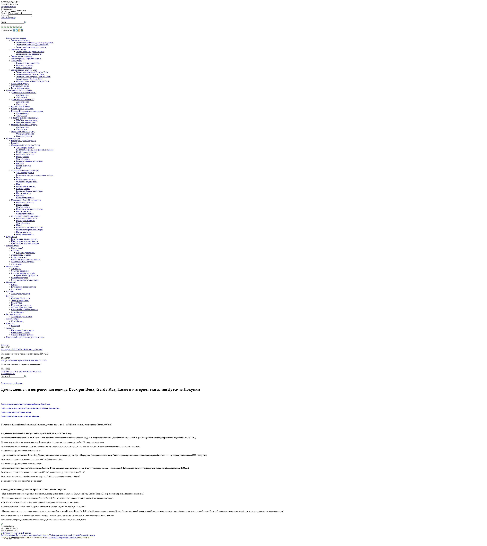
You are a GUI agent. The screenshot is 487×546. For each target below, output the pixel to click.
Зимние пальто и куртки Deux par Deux (33, 77)
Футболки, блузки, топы (26, 182)
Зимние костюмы (18, 49)
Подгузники (11, 237)
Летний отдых (17, 312)
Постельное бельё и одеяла (22, 330)
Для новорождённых (25, 147)
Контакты (91, 535)
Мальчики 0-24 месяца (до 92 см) (25, 145)
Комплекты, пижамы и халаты (29, 209)
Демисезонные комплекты (22, 99)
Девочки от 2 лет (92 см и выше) (25, 216)
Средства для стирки (20, 271)
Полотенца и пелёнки (20, 332)
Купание (15, 250)
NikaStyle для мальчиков (26, 120)
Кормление (11, 282)
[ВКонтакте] (14, 30)
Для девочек (21, 97)
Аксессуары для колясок (21, 316)
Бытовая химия (12, 266)
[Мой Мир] (22, 30)
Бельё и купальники (25, 198)
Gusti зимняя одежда (20, 86)
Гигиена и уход (12, 246)
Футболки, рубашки (25, 154)
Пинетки (20, 163)
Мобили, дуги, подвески (21, 307)
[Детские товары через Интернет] (16, 533)
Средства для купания (25, 252)
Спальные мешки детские (22, 335)
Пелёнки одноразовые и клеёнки (25, 259)
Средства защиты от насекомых (25, 280)
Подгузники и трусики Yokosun (25, 243)
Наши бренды (43, 535)
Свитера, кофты (23, 159)
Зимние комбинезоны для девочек (31, 47)
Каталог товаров (8, 535)
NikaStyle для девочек (25, 122)
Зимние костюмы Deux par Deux (30, 74)
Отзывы (83, 535)
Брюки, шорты (22, 157)
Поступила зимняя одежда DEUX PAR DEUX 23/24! (24, 360)
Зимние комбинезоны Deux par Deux (32, 72)
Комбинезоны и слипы (26, 152)
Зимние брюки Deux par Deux (29, 79)
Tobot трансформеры (20, 300)
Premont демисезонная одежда (24, 125)
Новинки (15, 143)
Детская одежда (13, 138)
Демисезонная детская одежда (19, 90)
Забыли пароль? (8, 18)
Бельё (18, 168)
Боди (18, 177)
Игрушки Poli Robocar (20, 298)
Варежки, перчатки (24, 65)
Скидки (33, 535)
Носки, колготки (23, 166)
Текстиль (10, 328)
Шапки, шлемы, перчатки (22, 109)
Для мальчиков (22, 95)
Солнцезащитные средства (22, 262)
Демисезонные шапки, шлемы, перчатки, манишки (20, 416)
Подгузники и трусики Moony (24, 239)
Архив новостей (8, 374)
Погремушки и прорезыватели (24, 310)
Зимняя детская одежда (16, 38)
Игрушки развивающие (21, 305)
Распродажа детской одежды (23, 141)
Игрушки (10, 296)
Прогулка (10, 323)
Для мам (9, 291)
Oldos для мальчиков (25, 134)
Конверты (15, 326)
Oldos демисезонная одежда (23, 131)
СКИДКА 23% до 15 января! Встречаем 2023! (21, 371)
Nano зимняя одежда (20, 83)
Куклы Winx (16, 303)
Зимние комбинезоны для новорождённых (34, 42)
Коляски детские (13, 314)
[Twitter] (16, 30)
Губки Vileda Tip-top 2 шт (27, 275)
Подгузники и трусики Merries (24, 241)
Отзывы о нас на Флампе (12, 383)
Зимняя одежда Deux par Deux (24, 70)
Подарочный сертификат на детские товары (25, 337)
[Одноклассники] (19, 30)
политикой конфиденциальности (62, 537)
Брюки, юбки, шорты (25, 186)
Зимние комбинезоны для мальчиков (32, 45)
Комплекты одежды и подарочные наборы (34, 150)
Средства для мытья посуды (23, 273)
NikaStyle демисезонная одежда (24, 118)
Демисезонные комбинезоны (23, 93)
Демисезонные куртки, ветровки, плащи (16, 412)
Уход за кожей (17, 248)
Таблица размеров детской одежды (64, 535)
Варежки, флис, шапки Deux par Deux (32, 81)
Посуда (14, 284)
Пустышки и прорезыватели (23, 287)
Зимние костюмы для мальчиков (30, 52)
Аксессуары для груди (20, 294)
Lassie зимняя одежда (20, 88)
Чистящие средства (19, 278)
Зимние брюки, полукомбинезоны (26, 58)
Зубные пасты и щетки (21, 255)
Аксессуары (16, 61)
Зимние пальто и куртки (21, 56)
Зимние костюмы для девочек (29, 54)
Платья (19, 184)
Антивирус (16, 268)
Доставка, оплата (22, 535)
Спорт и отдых (12, 319)
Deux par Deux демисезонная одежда (27, 111)
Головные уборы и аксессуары (29, 161)
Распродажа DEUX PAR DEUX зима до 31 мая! (21, 349)
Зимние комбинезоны (20, 40)
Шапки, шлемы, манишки (27, 63)
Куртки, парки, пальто (20, 106)
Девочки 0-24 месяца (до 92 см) (24, 170)
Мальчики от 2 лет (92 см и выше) (26, 200)
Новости (4, 345)
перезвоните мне (8, 7)
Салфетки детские (19, 257)
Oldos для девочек (24, 136)
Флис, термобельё (24, 67)
